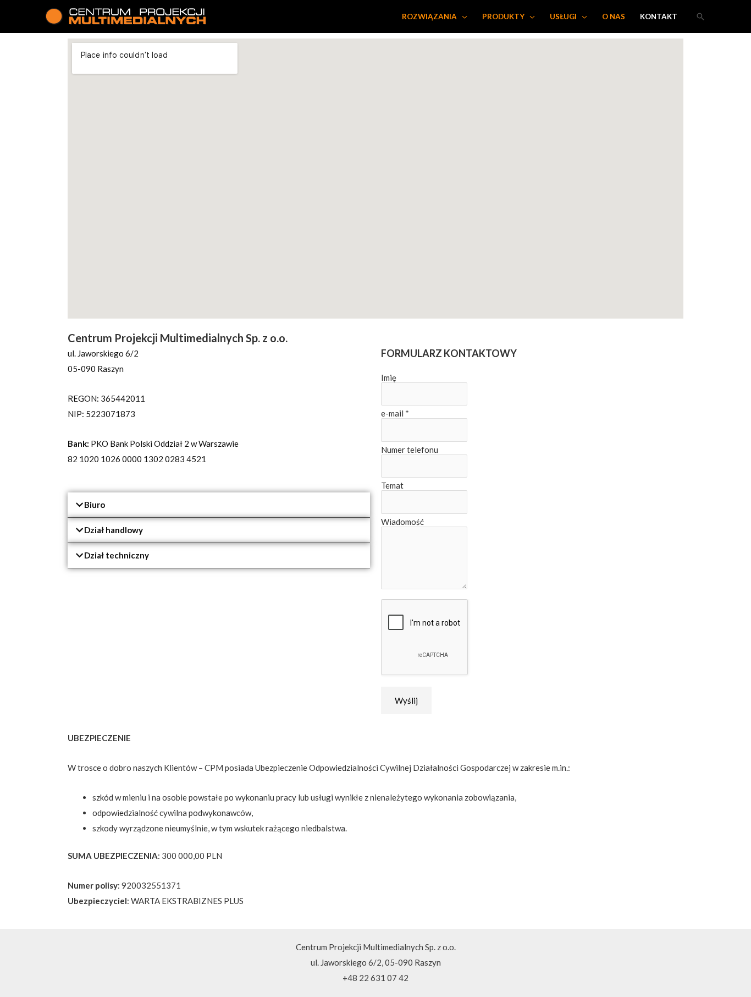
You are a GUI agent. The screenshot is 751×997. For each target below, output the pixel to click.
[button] (219, 505)
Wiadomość (402, 522)
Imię (388, 377)
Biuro (94, 505)
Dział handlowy (113, 530)
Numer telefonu (409, 449)
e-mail (395, 413)
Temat (392, 485)
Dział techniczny (116, 555)
